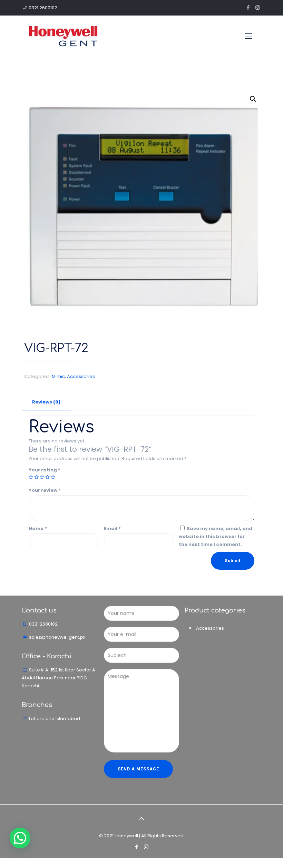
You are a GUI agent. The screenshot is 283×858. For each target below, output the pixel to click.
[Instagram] (257, 7)
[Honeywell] (63, 36)
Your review (45, 490)
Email (112, 528)
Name (38, 528)
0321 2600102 (43, 7)
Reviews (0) (46, 402)
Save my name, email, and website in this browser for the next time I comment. (215, 536)
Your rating (44, 470)
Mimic (58, 376)
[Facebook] (248, 7)
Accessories (81, 376)
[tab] (46, 402)
